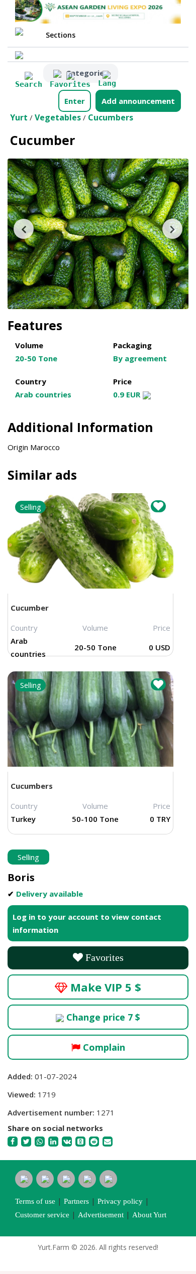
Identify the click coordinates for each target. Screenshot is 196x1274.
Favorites (103, 957)
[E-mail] (108, 1141)
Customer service (42, 1215)
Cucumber (30, 608)
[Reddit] (95, 1141)
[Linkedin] (54, 1141)
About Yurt (149, 1215)
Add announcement (138, 101)
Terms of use (35, 1201)
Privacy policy (120, 1201)
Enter (74, 101)
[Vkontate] (67, 1141)
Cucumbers (110, 117)
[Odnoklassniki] (81, 1141)
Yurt (19, 117)
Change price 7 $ (102, 1017)
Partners (76, 1201)
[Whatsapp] (40, 1141)
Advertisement (101, 1215)
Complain (102, 1047)
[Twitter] (27, 1141)
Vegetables (58, 117)
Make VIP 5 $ (104, 987)
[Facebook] (13, 1141)
